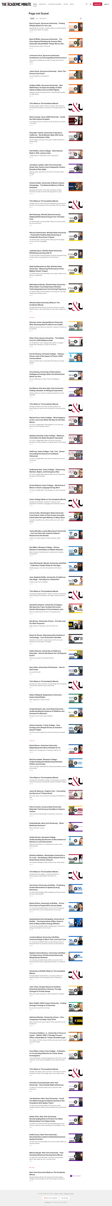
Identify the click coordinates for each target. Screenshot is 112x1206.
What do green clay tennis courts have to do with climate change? (46, 172)
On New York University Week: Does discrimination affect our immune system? (47, 1142)
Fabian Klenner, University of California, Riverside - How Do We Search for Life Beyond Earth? (47, 653)
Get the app (64, 1198)
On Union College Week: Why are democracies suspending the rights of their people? (47, 475)
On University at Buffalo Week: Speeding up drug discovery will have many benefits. (47, 893)
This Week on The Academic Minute (43, 103)
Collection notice (69, 1193)
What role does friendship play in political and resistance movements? (46, 553)
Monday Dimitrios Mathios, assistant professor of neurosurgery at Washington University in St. (44, 875)
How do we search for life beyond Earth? (41, 658)
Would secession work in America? (39, 46)
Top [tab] (37, 18)
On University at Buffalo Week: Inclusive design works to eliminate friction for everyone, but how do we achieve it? (46, 942)
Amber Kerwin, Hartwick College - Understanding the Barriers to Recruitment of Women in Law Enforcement (47, 839)
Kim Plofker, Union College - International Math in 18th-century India (45, 152)
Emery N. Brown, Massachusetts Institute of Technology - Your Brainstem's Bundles (47, 636)
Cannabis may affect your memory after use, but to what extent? (46, 521)
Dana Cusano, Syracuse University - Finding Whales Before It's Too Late (47, 24)
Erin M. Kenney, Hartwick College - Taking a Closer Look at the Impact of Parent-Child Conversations (46, 356)
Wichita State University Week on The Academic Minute (44, 304)
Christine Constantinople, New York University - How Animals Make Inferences (46, 1084)
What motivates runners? (37, 828)
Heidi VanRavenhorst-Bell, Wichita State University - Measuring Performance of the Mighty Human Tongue (46, 268)
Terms (61, 1193)
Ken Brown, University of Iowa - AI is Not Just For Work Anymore (47, 622)
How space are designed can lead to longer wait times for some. (46, 61)
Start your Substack (51, 1198)
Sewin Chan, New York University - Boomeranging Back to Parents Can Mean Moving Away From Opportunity (46, 1119)
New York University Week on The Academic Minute (47, 1173)
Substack (47, 1202)
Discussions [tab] (43, 18)
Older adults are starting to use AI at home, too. (43, 626)
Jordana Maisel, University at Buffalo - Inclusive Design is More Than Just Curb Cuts (47, 938)
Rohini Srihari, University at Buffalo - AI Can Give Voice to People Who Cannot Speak (46, 904)
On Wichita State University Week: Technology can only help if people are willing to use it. (47, 292)
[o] (75, 27)
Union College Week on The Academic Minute (47, 499)
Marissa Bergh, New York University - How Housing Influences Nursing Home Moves (46, 1154)
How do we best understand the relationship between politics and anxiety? (47, 767)
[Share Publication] (90, 4)
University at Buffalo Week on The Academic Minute (47, 972)
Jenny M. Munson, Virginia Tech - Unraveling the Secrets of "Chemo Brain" (47, 792)
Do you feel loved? (35, 672)
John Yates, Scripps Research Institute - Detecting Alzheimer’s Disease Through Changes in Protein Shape (45, 989)
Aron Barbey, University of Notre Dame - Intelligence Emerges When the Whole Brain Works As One (47, 374)
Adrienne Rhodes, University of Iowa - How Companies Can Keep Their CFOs (46, 1018)
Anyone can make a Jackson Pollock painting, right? (44, 538)
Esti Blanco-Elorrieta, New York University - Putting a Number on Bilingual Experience (46, 389)
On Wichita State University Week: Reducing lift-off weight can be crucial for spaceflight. (46, 240)
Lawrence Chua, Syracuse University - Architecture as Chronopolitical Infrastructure (47, 56)
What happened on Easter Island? (39, 699)
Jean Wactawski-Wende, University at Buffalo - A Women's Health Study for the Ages (47, 564)
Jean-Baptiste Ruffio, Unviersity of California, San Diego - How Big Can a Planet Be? (47, 578)
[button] (35, 4)
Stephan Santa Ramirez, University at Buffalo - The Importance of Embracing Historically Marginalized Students (47, 955)
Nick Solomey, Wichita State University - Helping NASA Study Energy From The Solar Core (46, 217)
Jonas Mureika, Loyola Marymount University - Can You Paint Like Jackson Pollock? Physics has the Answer (47, 533)
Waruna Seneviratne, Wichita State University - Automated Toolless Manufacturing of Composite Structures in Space (47, 235)
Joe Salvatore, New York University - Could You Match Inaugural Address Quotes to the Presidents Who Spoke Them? (47, 1100)
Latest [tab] (32, 18)
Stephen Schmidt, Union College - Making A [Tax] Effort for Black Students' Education (46, 437)
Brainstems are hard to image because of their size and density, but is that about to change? (46, 640)
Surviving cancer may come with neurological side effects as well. (47, 796)
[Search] (86, 4)
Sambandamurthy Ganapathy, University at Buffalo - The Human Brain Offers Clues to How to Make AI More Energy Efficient (46, 921)
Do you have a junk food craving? (39, 1008)
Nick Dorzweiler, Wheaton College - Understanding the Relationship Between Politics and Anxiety (45, 761)
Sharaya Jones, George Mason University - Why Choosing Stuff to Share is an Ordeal (46, 323)
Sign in (106, 4)
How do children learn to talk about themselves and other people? (46, 361)
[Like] (30, 34)
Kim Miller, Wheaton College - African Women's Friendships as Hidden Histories (46, 548)
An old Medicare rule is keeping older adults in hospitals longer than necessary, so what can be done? (46, 343)
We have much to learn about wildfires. (41, 716)
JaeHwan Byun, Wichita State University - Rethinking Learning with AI (46, 252)
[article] (56, 29)
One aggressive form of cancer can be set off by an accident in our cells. (47, 122)
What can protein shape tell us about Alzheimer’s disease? (46, 994)
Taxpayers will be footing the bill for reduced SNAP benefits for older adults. (47, 93)
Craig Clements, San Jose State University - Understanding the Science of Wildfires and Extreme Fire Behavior (46, 711)
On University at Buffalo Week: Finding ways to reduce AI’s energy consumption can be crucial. (47, 927)
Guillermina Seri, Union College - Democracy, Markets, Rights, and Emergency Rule (47, 471)
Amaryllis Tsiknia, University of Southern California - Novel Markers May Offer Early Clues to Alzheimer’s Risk (46, 135)
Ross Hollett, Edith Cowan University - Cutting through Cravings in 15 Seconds (47, 1004)
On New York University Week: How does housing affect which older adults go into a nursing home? (46, 1158)
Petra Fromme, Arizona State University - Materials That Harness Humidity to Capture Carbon (47, 809)
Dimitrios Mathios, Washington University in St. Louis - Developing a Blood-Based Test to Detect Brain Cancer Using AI (47, 857)
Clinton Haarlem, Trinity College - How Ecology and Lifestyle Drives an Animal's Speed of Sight (45, 727)
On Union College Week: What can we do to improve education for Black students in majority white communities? (47, 441)
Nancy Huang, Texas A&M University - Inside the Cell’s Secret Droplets (47, 118)
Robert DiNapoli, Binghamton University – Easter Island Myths (46, 696)
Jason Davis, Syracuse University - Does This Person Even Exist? (47, 72)
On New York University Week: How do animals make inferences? (45, 1088)
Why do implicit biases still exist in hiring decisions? (45, 612)
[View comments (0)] (42, 34)
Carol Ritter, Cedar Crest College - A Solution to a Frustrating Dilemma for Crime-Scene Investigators (47, 1053)
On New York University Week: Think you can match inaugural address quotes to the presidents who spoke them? (47, 1106)
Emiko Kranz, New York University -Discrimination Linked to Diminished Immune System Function (47, 1137)
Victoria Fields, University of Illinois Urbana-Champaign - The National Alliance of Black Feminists (47, 185)
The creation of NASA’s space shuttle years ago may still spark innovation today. (47, 1041)
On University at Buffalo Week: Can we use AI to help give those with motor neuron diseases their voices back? (46, 909)
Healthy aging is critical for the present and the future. (45, 568)
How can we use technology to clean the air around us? (46, 814)
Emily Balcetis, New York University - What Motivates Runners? (46, 824)
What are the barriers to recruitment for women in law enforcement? (45, 845)
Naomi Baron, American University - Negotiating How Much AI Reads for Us (44, 746)
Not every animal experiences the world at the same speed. (47, 732)
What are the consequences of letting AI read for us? (45, 750)
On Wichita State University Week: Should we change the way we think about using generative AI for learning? (47, 256)
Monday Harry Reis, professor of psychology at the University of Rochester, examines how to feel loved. (47, 684)
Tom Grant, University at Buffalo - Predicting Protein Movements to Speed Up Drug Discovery (47, 887)
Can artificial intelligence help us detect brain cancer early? (47, 862)
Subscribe (97, 4)
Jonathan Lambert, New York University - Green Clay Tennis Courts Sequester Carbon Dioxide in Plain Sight (47, 167)
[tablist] (38, 18)
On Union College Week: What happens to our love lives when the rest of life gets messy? (46, 425)
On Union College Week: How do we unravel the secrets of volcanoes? (47, 459)
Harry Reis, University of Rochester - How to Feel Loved (47, 668)
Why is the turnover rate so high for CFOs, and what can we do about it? (47, 1022)
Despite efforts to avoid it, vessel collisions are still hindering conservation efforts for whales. (47, 29)
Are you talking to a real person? (39, 76)
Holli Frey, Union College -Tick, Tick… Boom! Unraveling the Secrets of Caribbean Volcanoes (47, 453)
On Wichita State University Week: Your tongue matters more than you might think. (47, 274)
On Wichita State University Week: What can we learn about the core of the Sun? (47, 222)
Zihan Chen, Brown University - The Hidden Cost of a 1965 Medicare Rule (46, 339)
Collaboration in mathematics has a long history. (44, 155)
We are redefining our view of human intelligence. (44, 379)
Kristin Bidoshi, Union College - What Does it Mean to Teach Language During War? (47, 486)
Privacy (56, 1193)
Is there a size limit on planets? (38, 582)
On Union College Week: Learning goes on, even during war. (47, 490)
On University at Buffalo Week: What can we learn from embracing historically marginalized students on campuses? (47, 961)
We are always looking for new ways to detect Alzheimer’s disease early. (46, 140)
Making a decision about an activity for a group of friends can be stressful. (47, 328)
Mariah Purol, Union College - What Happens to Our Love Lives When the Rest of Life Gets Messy (47, 420)
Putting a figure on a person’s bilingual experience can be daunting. (46, 394)
